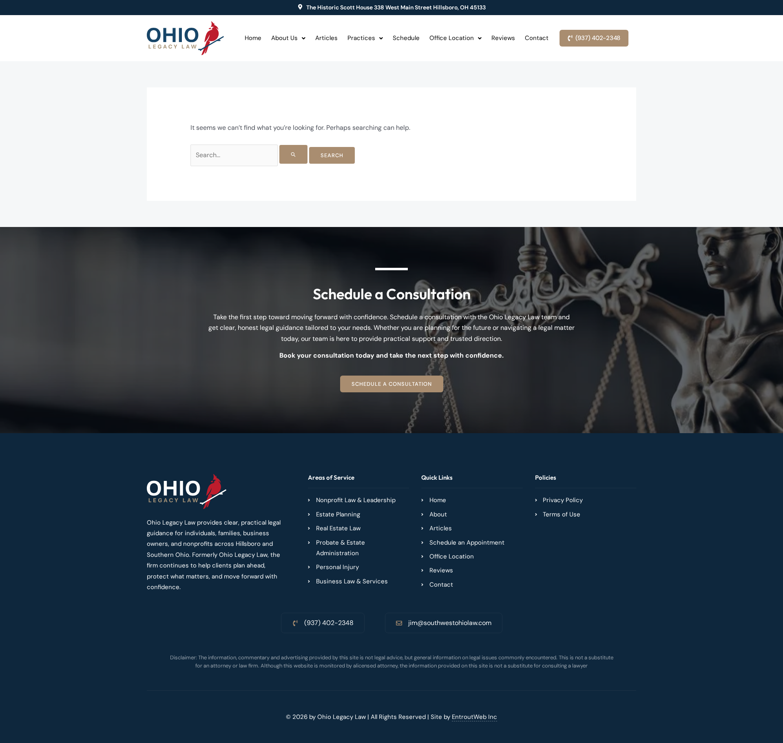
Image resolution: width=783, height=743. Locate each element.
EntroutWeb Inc (474, 717)
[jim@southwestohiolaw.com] (399, 623)
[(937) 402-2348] (295, 623)
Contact (537, 38)
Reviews (503, 38)
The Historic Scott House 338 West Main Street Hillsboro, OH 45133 (396, 7)
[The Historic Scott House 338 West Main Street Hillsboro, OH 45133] (300, 7)
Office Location (451, 38)
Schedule (406, 38)
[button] (288, 38)
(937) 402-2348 (329, 622)
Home (253, 38)
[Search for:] (250, 155)
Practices (361, 38)
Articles (326, 38)
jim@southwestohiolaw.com (449, 622)
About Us (284, 38)
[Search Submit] (293, 154)
